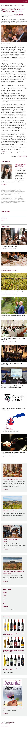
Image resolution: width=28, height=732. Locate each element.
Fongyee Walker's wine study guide (8, 456)
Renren (12, 213)
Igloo (9, 723)
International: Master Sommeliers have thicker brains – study (12, 364)
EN (23, 1)
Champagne (5, 606)
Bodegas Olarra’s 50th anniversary (11, 511)
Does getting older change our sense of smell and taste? (13, 316)
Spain (4, 603)
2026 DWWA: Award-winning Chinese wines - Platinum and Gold (14, 633)
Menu (1, 1)
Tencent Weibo (7, 213)
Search (5, 1)
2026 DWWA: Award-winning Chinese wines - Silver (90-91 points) (14, 668)
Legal (2, 723)
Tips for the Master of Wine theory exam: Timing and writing (13, 338)
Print (19, 213)
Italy (4, 600)
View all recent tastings (8, 672)
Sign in (3, 220)
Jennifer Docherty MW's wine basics (17, 5)
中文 (26, 1)
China (4, 595)
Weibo (2, 213)
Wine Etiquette (5, 268)
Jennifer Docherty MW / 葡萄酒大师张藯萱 (13, 15)
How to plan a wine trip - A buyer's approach (12, 291)
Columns (7, 5)
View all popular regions (8, 608)
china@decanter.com (15, 201)
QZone (9, 213)
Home (2, 5)
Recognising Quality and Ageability (9, 246)
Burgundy (5, 598)
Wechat (4, 213)
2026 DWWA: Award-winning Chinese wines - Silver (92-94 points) (14, 651)
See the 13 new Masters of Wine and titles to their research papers (13, 409)
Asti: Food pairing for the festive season (13, 479)
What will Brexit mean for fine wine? (10, 431)
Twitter (14, 213)
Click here (3, 152)
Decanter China (14, 1)
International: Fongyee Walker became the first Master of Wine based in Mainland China (12, 386)
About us (17, 197)
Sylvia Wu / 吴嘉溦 (22, 156)
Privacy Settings (4, 726)
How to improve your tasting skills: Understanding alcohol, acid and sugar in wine (13, 453)
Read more (3, 184)
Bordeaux (5, 592)
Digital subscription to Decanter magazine (13, 708)
